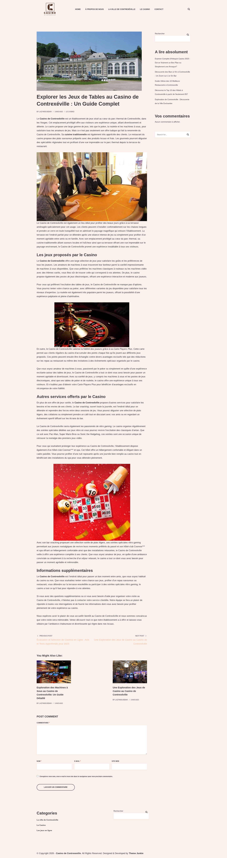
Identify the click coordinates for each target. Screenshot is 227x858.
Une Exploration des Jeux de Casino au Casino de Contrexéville (120, 642)
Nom (39, 761)
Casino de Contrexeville (68, 853)
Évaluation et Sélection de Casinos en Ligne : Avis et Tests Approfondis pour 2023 (63, 642)
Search (187, 134)
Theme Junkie (136, 853)
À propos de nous (94, 9)
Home (78, 9)
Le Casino (145, 9)
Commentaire (43, 723)
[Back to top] (224, 855)
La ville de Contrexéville (121, 9)
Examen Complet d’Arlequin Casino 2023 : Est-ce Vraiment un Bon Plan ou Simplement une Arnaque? (172, 63)
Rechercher (160, 33)
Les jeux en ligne (44, 830)
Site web (115, 761)
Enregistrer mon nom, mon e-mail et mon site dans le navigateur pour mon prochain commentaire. (76, 776)
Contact (158, 9)
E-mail (77, 761)
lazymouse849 (45, 112)
